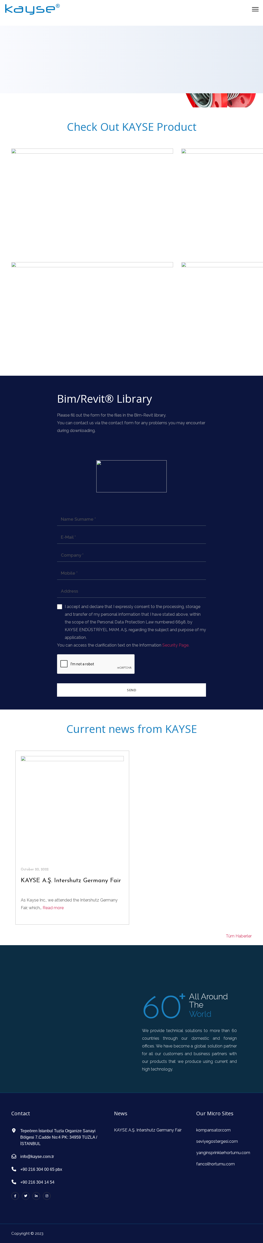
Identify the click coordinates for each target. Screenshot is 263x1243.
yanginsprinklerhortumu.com (223, 1152)
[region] (131, 66)
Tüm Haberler (239, 936)
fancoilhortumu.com (215, 1164)
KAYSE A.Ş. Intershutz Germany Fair (71, 881)
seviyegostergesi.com (217, 1141)
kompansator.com (213, 1130)
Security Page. (175, 645)
